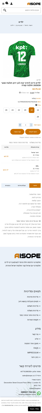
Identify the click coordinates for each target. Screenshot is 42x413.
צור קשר (35, 334)
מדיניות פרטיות (32, 297)
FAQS (36, 348)
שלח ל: (35, 93)
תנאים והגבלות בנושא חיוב (28, 301)
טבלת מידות (22, 185)
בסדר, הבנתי (34, 409)
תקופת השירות (32, 320)
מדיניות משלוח (34, 142)
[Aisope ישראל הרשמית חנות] (34, 4)
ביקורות (7, 185)
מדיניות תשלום (32, 306)
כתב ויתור (34, 357)
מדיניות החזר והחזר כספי (18, 142)
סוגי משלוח (25, 93)
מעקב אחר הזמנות (31, 343)
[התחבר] (11, 4)
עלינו (36, 339)
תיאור (35, 185)
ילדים (39, 80)
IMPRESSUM (32, 353)
